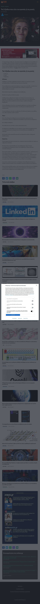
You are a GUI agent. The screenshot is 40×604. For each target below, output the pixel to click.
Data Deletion (14, 318)
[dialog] (20, 302)
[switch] (32, 301)
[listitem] (20, 298)
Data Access (20, 318)
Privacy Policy (25, 318)
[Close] (37, 286)
